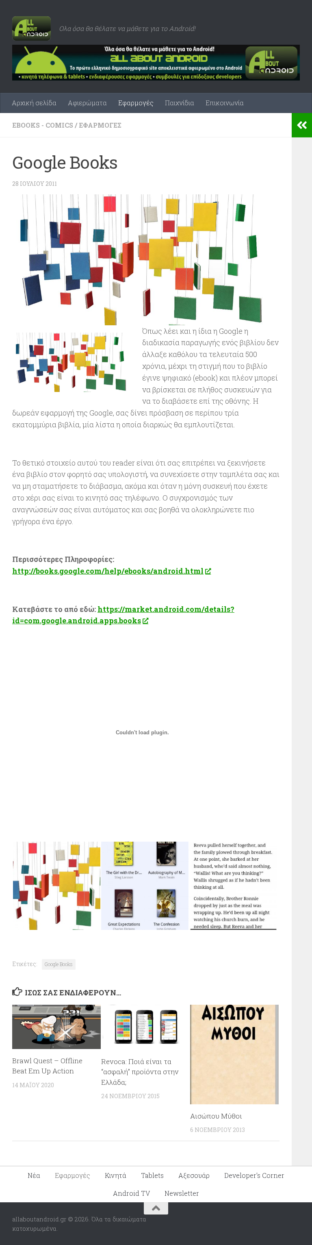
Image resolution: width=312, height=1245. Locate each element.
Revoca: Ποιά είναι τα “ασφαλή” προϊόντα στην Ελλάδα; (139, 1072)
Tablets (152, 1175)
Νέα (34, 1175)
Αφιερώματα (87, 102)
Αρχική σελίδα (34, 102)
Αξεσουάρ (194, 1175)
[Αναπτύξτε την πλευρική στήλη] (302, 125)
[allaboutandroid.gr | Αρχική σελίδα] (31, 28)
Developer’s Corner (254, 1175)
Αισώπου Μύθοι (216, 1116)
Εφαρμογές (136, 102)
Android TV (131, 1193)
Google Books (59, 964)
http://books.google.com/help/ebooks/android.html (108, 571)
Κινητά (115, 1175)
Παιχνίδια (179, 102)
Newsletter (182, 1193)
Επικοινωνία (225, 102)
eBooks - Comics (42, 125)
